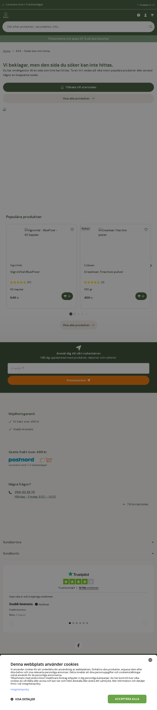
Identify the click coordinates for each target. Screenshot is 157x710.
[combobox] (150, 660)
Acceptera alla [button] (127, 699)
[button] (23, 699)
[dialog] (78, 682)
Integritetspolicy (20, 689)
